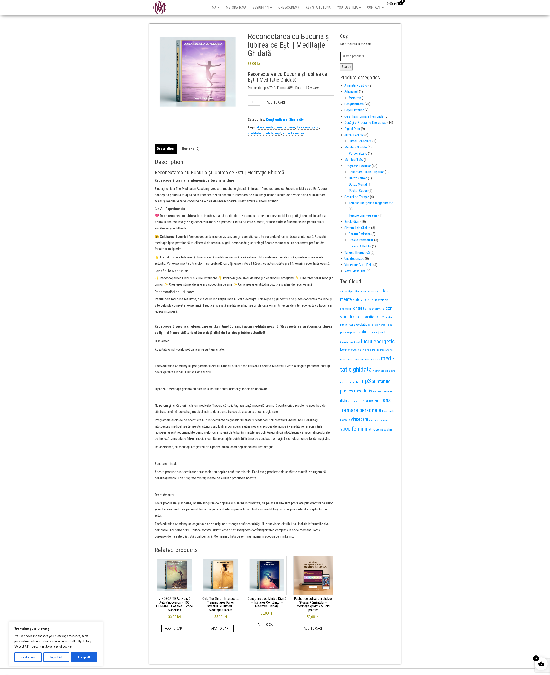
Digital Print (352, 129)
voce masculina (382, 429)
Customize (28, 657)
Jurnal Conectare (360, 141)
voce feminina (293, 133)
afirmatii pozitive (350, 291)
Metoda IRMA (236, 7)
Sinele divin (297, 120)
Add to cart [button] (174, 628)
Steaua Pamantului (361, 240)
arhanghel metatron (370, 291)
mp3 (278, 133)
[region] (56, 643)
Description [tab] (165, 149)
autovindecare (365, 299)
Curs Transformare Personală (364, 116)
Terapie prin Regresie (363, 215)
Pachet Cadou (358, 191)
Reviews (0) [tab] (190, 149)
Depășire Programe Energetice (365, 123)
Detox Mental (358, 184)
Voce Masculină (355, 271)
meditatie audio (372, 359)
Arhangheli (351, 92)
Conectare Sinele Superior (366, 172)
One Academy (288, 7)
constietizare (285, 127)
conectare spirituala (375, 309)
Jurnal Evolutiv (354, 135)
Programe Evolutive (357, 166)
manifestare (365, 349)
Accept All (84, 657)
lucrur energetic (349, 349)
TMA (213, 7)
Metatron (355, 98)
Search (346, 67)
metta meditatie (349, 382)
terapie (367, 400)
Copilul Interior (354, 110)
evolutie (363, 331)
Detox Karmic (358, 178)
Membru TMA (353, 160)
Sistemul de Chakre (357, 228)
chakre (359, 308)
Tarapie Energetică (357, 252)
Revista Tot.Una (318, 7)
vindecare (359, 419)
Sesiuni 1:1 (261, 7)
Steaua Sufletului (360, 246)
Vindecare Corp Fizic (358, 265)
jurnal (374, 332)
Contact (374, 7)
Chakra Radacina (360, 234)
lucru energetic (308, 127)
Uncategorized (354, 259)
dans (370, 325)
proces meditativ (356, 391)
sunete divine (354, 401)
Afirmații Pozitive (356, 85)
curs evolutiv (358, 324)
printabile (381, 381)
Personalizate (358, 153)
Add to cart (276, 102)
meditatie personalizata (384, 371)
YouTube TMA (348, 7)
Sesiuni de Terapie (356, 197)
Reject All (56, 657)
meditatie (358, 359)
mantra (375, 349)
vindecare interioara (378, 420)
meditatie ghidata (260, 133)
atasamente (265, 127)
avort (381, 300)
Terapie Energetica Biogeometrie (371, 203)
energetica (350, 332)
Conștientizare (276, 120)
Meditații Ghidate (355, 147)
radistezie (378, 391)
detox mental (380, 325)
